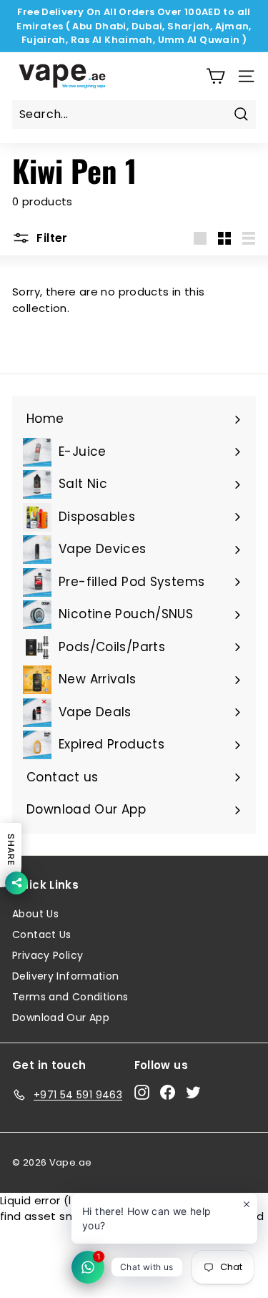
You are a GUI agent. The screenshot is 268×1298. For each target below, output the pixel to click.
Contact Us (41, 934)
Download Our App (60, 1017)
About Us (35, 914)
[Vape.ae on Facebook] (167, 1093)
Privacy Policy (47, 955)
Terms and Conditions (70, 997)
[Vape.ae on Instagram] (141, 1093)
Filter (51, 238)
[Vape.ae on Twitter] (193, 1093)
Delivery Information (65, 976)
